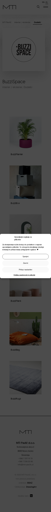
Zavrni (25, 263)
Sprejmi (25, 256)
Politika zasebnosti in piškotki (24, 275)
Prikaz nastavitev (25, 270)
